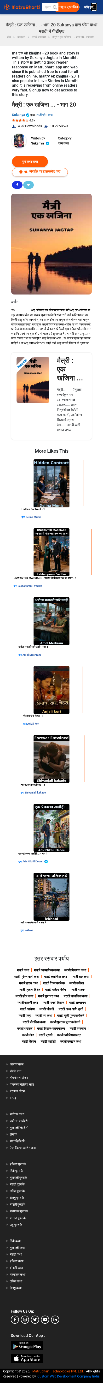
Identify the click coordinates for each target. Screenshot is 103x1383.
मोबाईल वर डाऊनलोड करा (44, 171)
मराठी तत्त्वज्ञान (77, 1002)
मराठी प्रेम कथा (44, 115)
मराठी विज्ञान (29, 1041)
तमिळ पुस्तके (17, 1191)
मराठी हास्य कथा (28, 983)
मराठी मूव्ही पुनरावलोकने (70, 1015)
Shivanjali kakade (35, 792)
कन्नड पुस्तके (18, 1218)
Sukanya (19, 115)
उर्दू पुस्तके (16, 1225)
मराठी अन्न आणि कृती (71, 1009)
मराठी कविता (76, 983)
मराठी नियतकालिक (54, 983)
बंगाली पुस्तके (17, 1204)
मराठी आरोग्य (27, 1009)
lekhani (29, 930)
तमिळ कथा (16, 1281)
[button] (54, 7)
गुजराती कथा (17, 1248)
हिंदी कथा (15, 1241)
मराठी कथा (23, 970)
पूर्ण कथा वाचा (30, 161)
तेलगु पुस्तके (17, 1198)
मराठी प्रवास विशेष (29, 990)
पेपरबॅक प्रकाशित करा (23, 1148)
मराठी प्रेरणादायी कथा (26, 977)
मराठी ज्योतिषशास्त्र (69, 1035)
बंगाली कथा (16, 1268)
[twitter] (35, 1320)
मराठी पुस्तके (17, 1184)
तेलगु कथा (16, 1288)
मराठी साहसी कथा (27, 1002)
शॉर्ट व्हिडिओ (17, 1141)
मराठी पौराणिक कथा (34, 1022)
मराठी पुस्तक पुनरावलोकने (65, 1022)
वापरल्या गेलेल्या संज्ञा (22, 1084)
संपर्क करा (15, 1071)
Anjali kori (33, 723)
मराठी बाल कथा (80, 977)
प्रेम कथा (63, 143)
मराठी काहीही (48, 1041)
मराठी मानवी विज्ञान (53, 1002)
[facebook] (15, 1320)
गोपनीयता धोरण (19, 1078)
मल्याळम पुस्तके (19, 1211)
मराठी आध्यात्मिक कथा (47, 970)
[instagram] (25, 1320)
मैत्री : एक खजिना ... (70, 369)
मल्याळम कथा (17, 1274)
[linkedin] (55, 1320)
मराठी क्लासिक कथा (55, 977)
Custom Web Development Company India (68, 1376)
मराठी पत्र (25, 1015)
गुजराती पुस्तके (18, 1177)
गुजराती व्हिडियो (19, 1128)
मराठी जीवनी (47, 1009)
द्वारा (24, 517)
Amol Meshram (32, 654)
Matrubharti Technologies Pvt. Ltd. (58, 1371)
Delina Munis (33, 517)
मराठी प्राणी (45, 1035)
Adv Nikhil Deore (33, 861)
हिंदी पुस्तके (16, 1171)
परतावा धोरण (18, 1091)
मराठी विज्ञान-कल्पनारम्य (51, 1028)
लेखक (13, 1134)
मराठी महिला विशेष (55, 990)
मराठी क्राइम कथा (70, 1041)
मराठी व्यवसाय (78, 1028)
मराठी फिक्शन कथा (75, 970)
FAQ (13, 1098)
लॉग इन (89, 7)
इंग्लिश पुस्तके (18, 1164)
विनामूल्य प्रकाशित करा (68, 7)
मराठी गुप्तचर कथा (48, 996)
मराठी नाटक (78, 990)
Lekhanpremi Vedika (30, 586)
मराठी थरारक (24, 1028)
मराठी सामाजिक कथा (75, 996)
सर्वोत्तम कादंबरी (19, 1121)
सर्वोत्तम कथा (17, 1114)
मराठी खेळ (28, 1035)
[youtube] (45, 1320)
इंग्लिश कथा (16, 1261)
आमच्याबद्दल (16, 1064)
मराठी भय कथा (43, 1015)
